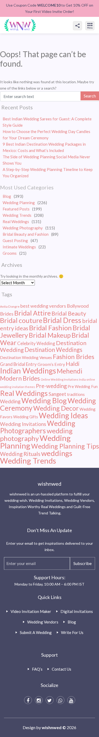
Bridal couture (21, 320)
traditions (76, 394)
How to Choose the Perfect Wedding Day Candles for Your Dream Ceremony (46, 134)
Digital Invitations (76, 611)
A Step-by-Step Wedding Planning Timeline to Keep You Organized (48, 172)
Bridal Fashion (50, 328)
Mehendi (69, 371)
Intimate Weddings (19, 246)
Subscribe (82, 563)
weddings (56, 453)
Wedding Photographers (37, 427)
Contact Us (61, 669)
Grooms (10, 253)
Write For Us (72, 632)
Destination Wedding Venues (26, 357)
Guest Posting (15, 240)
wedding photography (36, 434)
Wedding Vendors (42, 622)
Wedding (10, 401)
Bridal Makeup (50, 335)
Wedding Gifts (25, 417)
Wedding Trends (17, 215)
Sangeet (57, 394)
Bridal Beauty (68, 313)
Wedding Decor (56, 408)
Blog (7, 196)
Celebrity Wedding (36, 343)
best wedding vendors (43, 306)
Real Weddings (16, 221)
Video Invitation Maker (31, 611)
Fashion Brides (73, 356)
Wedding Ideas (63, 415)
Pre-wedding (51, 386)
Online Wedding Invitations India (63, 379)
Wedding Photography (23, 227)
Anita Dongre (10, 306)
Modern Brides (20, 378)
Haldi (72, 363)
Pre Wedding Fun (83, 386)
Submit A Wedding (36, 632)
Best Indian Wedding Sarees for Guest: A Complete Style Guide (47, 121)
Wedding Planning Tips (65, 446)
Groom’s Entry (51, 364)
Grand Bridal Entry (18, 364)
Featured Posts (16, 209)
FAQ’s (37, 669)
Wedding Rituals (20, 453)
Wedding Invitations (23, 424)
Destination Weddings (53, 349)
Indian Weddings (28, 370)
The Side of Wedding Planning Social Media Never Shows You (46, 159)
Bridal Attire (32, 313)
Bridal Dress (62, 320)
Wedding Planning (19, 202)
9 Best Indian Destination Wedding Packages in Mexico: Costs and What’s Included (44, 147)
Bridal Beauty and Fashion (26, 234)
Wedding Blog (44, 400)
